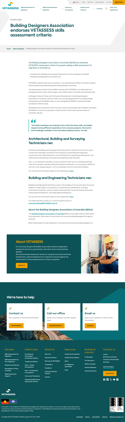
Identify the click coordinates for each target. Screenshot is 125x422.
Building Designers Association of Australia (48, 214)
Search (106, 8)
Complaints (49, 364)
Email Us (90, 325)
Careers (47, 377)
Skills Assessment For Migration (28, 9)
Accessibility (96, 417)
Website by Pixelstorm (117, 417)
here (71, 171)
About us (21, 265)
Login (110, 2)
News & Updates (99, 2)
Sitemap (104, 417)
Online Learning (90, 364)
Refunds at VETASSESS (52, 361)
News (66, 361)
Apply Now (119, 2)
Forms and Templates (32, 376)
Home (9, 48)
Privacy (87, 417)
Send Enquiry (16, 325)
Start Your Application (114, 9)
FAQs (66, 370)
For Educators (89, 360)
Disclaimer (79, 417)
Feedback (48, 368)
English (77, 2)
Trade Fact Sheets (31, 361)
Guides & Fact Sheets (72, 357)
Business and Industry (85, 9)
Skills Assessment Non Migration (50, 9)
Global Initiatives (90, 367)
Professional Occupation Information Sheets (31, 356)
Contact (99, 8)
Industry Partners (51, 357)
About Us (48, 354)
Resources (90, 2)
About (83, 2)
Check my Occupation (69, 9)
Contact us (110, 373)
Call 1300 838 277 (55, 325)
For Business (89, 357)
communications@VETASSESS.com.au (43, 203)
